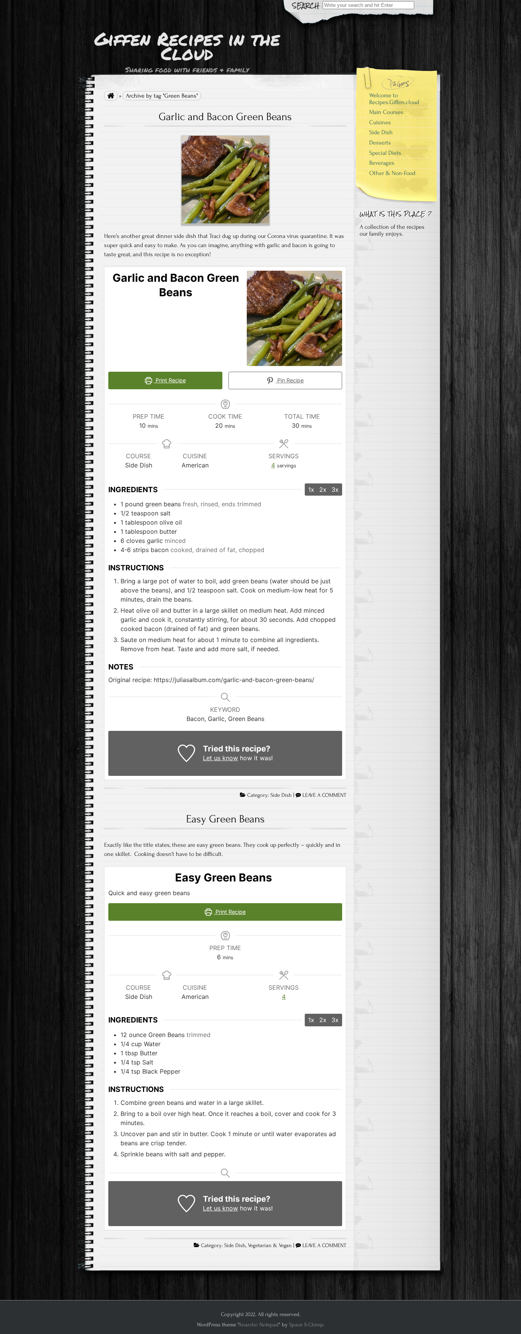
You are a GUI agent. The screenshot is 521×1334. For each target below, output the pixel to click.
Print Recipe (170, 380)
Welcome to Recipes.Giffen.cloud (394, 99)
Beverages (381, 162)
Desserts (380, 142)
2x (322, 489)
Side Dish (281, 795)
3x (335, 489)
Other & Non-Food (392, 173)
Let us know (220, 758)
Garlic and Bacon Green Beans (225, 117)
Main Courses (386, 112)
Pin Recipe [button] (290, 380)
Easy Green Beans (225, 819)
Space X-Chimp (306, 1324)
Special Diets (385, 152)
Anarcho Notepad (258, 1324)
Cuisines (380, 122)
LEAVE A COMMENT (324, 795)
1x (311, 489)
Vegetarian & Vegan (270, 1245)
